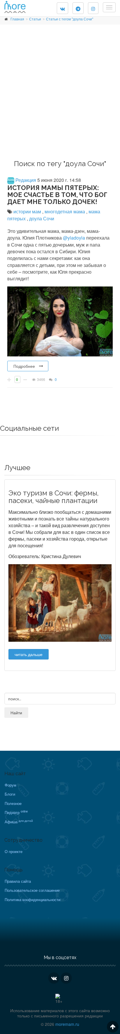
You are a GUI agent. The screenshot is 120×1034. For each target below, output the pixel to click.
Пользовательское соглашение (32, 890)
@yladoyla (74, 237)
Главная (17, 18)
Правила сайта (18, 881)
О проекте (13, 851)
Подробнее (24, 366)
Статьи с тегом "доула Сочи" (69, 18)
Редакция (25, 180)
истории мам (27, 211)
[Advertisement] (60, 94)
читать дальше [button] (29, 654)
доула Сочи (41, 218)
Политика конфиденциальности (32, 899)
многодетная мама (65, 211)
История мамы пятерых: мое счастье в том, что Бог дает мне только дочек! (57, 194)
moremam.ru (67, 1024)
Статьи (35, 18)
